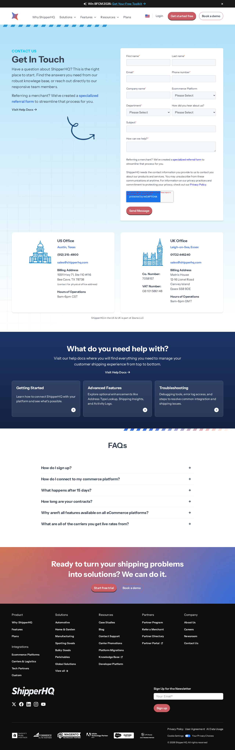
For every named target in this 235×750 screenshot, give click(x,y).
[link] (46, 399)
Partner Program (152, 622)
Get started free (182, 16)
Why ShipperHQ (43, 17)
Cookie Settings (175, 735)
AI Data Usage (214, 729)
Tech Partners (20, 668)
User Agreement (195, 729)
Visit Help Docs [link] (22, 109)
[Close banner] (222, 4)
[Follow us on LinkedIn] (28, 705)
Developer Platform (111, 664)
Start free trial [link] (104, 588)
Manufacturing (64, 636)
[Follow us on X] (14, 705)
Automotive (62, 622)
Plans (127, 17)
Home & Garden (65, 629)
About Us (190, 622)
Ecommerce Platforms (25, 654)
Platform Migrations (111, 650)
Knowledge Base (110, 657)
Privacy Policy (198, 184)
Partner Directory (153, 636)
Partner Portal (152, 643)
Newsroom (190, 636)
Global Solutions (65, 664)
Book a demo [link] (132, 588)
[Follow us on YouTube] (43, 705)
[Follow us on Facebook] (21, 705)
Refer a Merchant (153, 629)
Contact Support (109, 636)
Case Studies (107, 622)
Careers (189, 629)
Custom (16, 675)
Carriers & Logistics (24, 661)
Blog (101, 629)
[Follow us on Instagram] (36, 705)
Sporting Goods (65, 643)
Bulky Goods (63, 650)
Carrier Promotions (110, 643)
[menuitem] (43, 17)
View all (60, 670)
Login (159, 16)
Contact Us (191, 643)
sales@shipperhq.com (72, 262)
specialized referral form (187, 159)
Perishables (62, 657)
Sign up (162, 708)
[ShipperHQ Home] (81, 691)
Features (17, 629)
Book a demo (211, 16)
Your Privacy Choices (203, 735)
